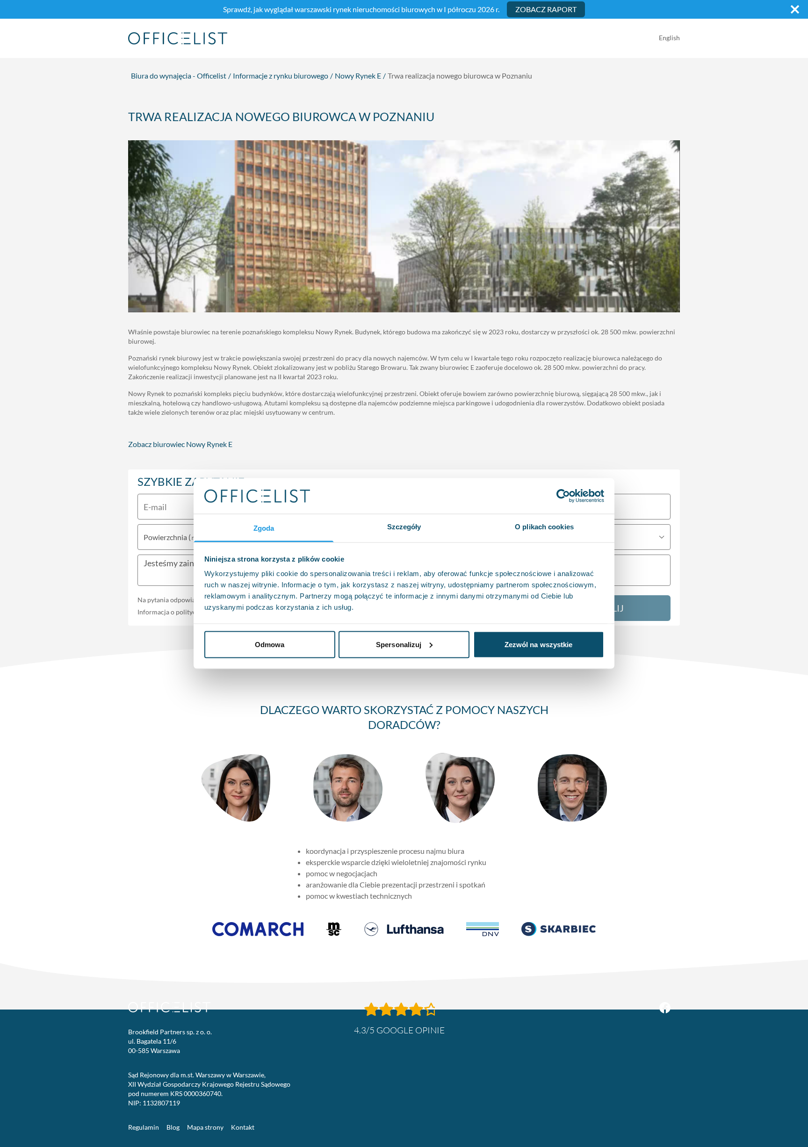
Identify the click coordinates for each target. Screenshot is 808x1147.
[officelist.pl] (169, 1007)
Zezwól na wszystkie (539, 644)
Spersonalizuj (398, 644)
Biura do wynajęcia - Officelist (178, 75)
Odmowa (270, 644)
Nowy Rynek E (358, 75)
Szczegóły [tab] (404, 527)
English (669, 38)
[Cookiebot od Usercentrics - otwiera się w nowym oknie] (563, 496)
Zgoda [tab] (263, 528)
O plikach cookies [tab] (544, 527)
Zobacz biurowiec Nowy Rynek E (180, 444)
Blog (173, 1127)
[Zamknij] (795, 9)
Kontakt (242, 1127)
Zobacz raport (546, 9)
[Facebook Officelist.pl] (665, 1007)
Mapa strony (205, 1127)
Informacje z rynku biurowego (280, 75)
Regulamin (143, 1127)
